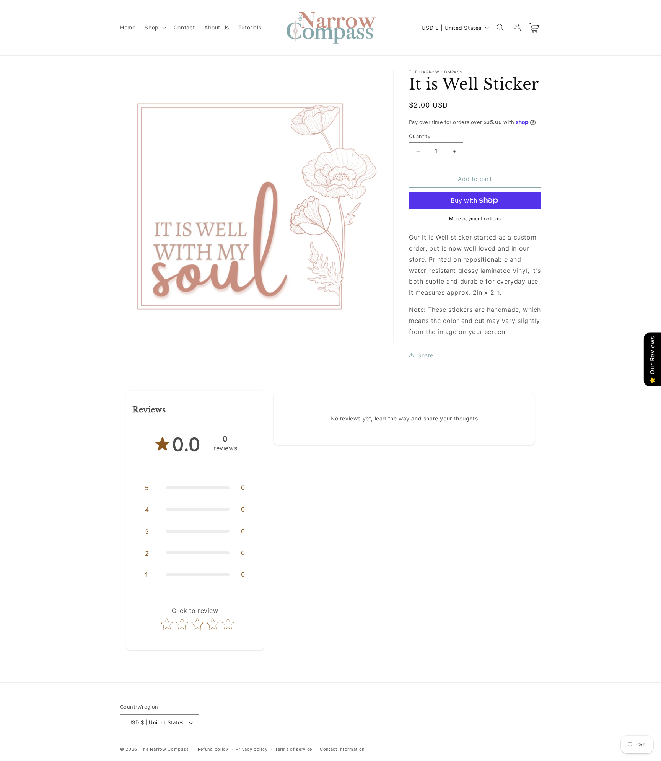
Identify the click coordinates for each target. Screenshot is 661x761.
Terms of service (293, 749)
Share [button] (425, 355)
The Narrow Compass (164, 749)
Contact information (342, 749)
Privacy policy (251, 749)
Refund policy (213, 749)
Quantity (419, 136)
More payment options (475, 219)
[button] (154, 28)
